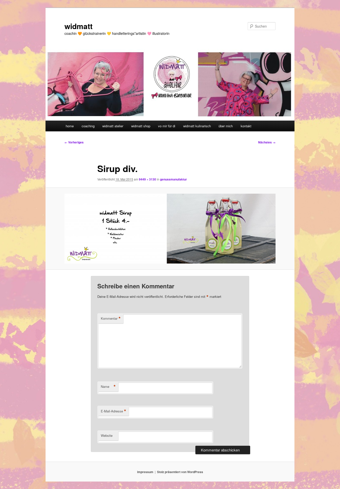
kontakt (246, 126)
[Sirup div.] (170, 229)
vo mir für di (166, 126)
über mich (226, 126)
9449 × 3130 (147, 179)
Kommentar (111, 318)
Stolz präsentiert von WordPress (180, 472)
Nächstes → (267, 142)
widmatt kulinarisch (197, 126)
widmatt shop (140, 126)
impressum (145, 472)
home (70, 126)
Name (108, 387)
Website (107, 435)
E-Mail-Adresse (113, 411)
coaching (88, 126)
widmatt (78, 26)
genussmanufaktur (173, 179)
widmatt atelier (112, 126)
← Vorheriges (74, 142)
